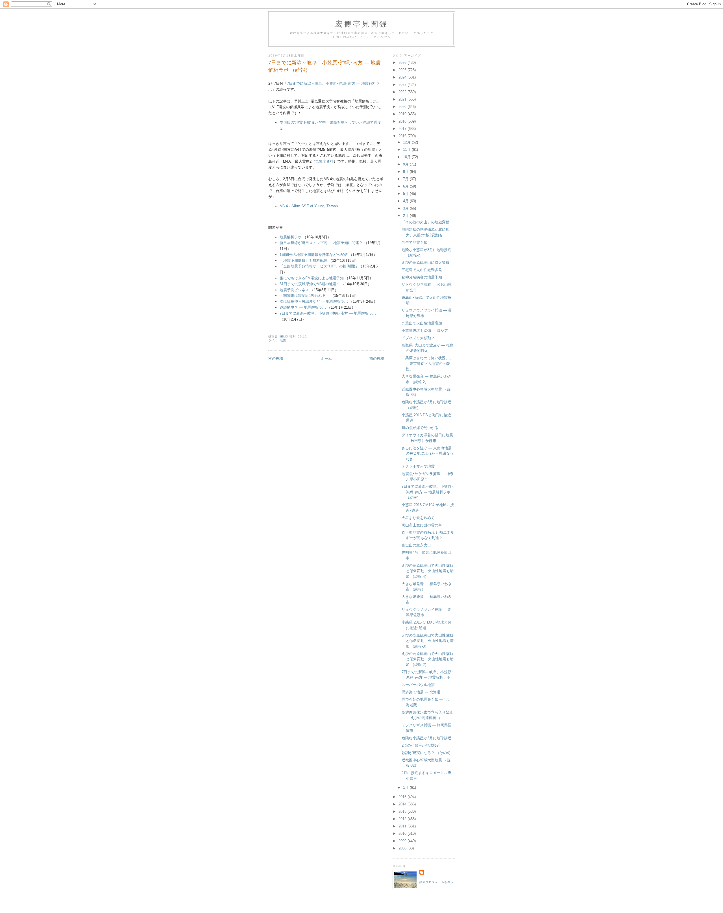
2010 (403, 833)
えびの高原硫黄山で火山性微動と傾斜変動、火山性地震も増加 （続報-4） (428, 571)
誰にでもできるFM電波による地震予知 (312, 278)
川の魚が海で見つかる (420, 428)
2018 (403, 121)
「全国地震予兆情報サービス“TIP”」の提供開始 (319, 266)
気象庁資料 (324, 161)
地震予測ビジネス (294, 290)
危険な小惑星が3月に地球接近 (426, 738)
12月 (407, 142)
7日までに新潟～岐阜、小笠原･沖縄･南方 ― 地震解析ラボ (328, 313)
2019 (403, 114)
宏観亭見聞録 (361, 24)
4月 (406, 201)
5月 (406, 193)
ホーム (326, 358)
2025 (403, 70)
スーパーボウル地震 (418, 685)
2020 (403, 106)
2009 (403, 841)
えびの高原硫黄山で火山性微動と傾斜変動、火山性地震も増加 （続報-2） (428, 659)
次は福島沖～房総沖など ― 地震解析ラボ (314, 301)
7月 (406, 179)
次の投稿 (275, 358)
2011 (403, 826)
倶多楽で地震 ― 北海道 (421, 692)
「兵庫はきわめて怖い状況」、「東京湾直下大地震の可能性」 (427, 363)
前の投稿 (376, 358)
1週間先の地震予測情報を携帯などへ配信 (314, 254)
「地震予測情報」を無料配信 (303, 260)
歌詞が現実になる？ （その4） (427, 753)
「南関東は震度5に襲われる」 (304, 295)
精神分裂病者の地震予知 (422, 277)
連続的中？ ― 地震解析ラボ (303, 307)
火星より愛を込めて (418, 518)
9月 (406, 164)
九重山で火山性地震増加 (422, 323)
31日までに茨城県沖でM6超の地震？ (310, 284)
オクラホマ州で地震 (418, 466)
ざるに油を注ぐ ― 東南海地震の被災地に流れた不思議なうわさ (428, 453)
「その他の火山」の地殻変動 (425, 222)
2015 (403, 797)
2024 (403, 77)
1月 (406, 787)
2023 (403, 84)
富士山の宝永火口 (416, 545)
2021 (403, 99)
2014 (403, 804)
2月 (406, 215)
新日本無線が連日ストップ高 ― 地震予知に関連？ (321, 243)
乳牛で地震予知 (414, 242)
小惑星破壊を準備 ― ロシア (425, 330)
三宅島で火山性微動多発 (422, 270)
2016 (403, 136)
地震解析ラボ (291, 237)
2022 (403, 92)
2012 (403, 819)
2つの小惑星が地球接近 (421, 745)
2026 (403, 62)
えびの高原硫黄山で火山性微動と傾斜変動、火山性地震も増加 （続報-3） (428, 640)
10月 (407, 157)
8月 (406, 171)
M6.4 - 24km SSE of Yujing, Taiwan (309, 206)
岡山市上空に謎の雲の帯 (422, 525)
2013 (403, 811)
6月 (406, 186)
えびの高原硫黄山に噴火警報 (425, 262)
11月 (407, 149)
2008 (403, 848)
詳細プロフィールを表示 (436, 882)
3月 (406, 208)
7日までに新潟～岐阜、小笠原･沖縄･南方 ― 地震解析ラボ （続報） (427, 492)
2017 (403, 129)
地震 (283, 340)
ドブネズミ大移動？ (418, 338)
